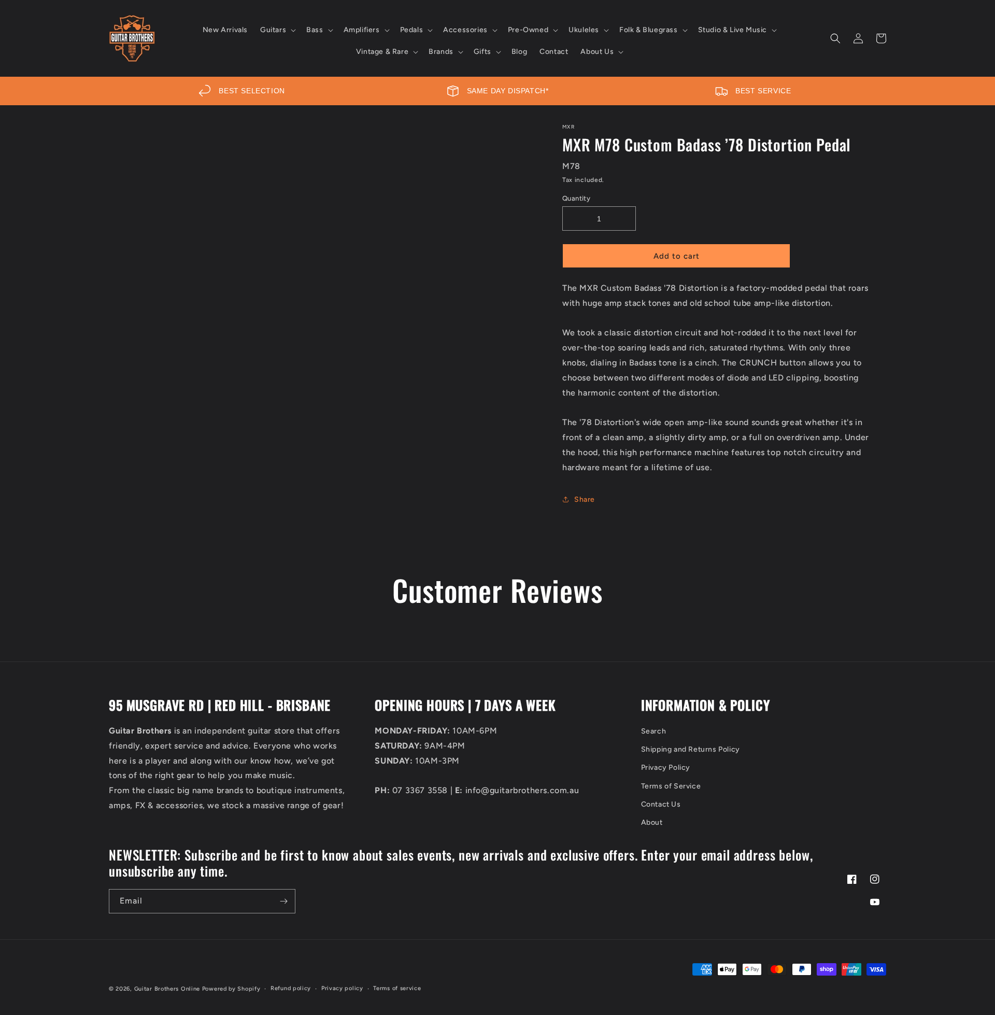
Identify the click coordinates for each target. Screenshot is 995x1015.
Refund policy (291, 988)
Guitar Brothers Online (167, 988)
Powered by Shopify (231, 988)
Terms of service (397, 988)
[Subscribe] (283, 901)
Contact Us (661, 804)
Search (653, 731)
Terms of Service (671, 786)
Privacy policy (342, 988)
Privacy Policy (665, 767)
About (652, 822)
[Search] (835, 38)
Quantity (576, 198)
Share (584, 499)
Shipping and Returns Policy (690, 749)
